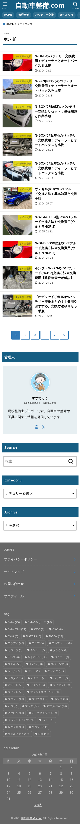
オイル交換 (66, 14)
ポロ (12, 706)
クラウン (60, 650)
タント (34, 671)
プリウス (39, 699)
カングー (37, 650)
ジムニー (61, 657)
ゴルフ (14, 657)
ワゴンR (39, 727)
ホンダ (61, 699)
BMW (14, 622)
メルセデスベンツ (21, 720)
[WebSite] (37, 427)
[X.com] (44, 427)
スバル (36, 664)
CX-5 (57, 629)
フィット (15, 692)
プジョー (16, 699)
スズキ (14, 664)
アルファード (62, 643)
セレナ (14, 671)
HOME (8, 14)
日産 (43, 733)
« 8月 (38, 805)
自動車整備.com (40, 5)
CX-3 (39, 629)
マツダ (32, 706)
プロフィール (14, 596)
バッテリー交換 (44, 14)
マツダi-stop (57, 706)
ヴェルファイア (19, 733)
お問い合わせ (14, 584)
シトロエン (37, 657)
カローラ (15, 650)
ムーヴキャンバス (44, 713)
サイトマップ (14, 571)
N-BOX (56, 636)
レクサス (16, 727)
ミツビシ (16, 713)
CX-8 (13, 636)
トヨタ (15, 678)
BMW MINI (17, 629)
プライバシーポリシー (20, 559)
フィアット (61, 685)
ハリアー (60, 678)
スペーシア (59, 664)
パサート (15, 685)
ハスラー (38, 678)
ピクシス (37, 685)
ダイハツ (56, 671)
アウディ (16, 643)
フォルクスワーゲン (45, 692)
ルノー (48, 720)
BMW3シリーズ (40, 622)
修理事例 (24, 14)
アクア (38, 643)
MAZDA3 (33, 636)
